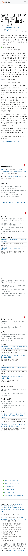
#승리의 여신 (17, 27)
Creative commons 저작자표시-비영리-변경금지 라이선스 (13, 171)
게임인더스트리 (6, 399)
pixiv (3, 411)
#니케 (3, 27)
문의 (20, 504)
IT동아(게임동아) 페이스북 (14, 176)
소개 (16, 504)
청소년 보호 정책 (5, 509)
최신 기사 (4, 278)
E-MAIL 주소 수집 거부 (18, 509)
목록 (17, 202)
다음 (22, 202)
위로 (11, 202)
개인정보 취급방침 (18, 507)
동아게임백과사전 (7, 386)
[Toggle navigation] (25, 2)
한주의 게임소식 (6, 319)
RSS (2, 511)
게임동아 (3, 169)
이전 (5, 202)
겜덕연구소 (5, 332)
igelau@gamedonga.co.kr (14, 30)
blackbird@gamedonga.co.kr (16, 550)
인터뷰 (3, 344)
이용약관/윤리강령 (6, 507)
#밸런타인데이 (9, 27)
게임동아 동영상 (6, 237)
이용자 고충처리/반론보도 (8, 506)
